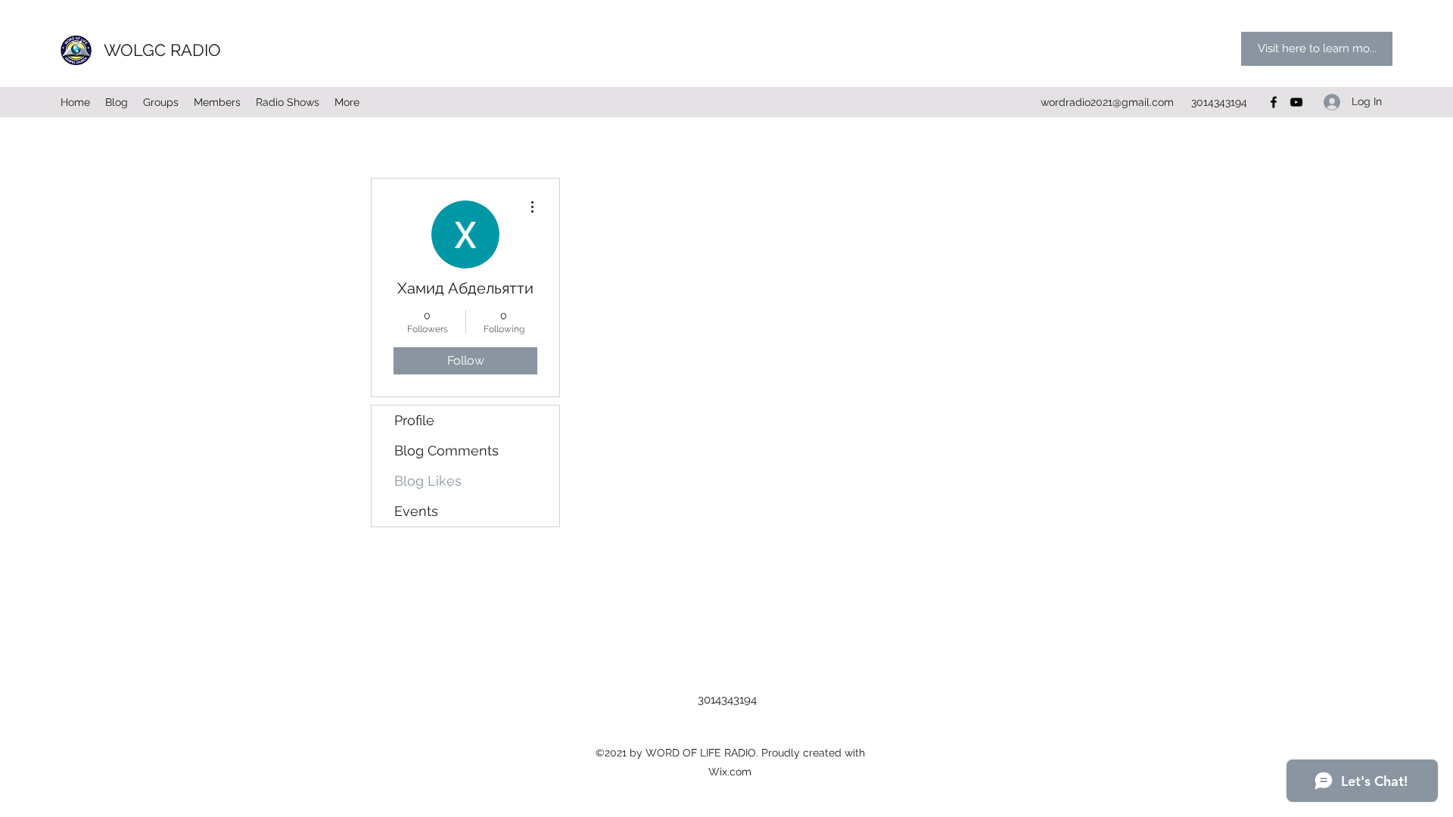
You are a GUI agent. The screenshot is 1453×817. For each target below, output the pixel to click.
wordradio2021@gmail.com (1107, 102)
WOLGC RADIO (162, 50)
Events (416, 511)
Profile (414, 420)
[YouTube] (1296, 102)
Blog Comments (446, 450)
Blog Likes (428, 481)
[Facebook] (1273, 102)
